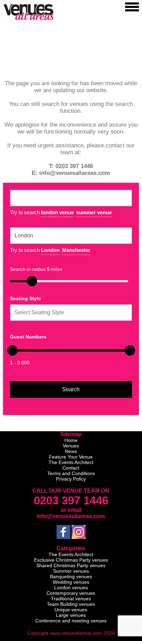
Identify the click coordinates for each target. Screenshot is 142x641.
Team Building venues (71, 604)
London (50, 250)
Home (71, 440)
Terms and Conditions (71, 473)
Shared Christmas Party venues (70, 565)
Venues (71, 445)
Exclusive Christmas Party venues (71, 560)
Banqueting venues (71, 576)
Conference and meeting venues (70, 620)
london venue (57, 212)
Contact (70, 468)
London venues (71, 587)
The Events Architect (71, 462)
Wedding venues (71, 582)
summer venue (94, 212)
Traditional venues (71, 598)
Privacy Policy (71, 479)
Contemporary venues (71, 593)
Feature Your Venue (71, 457)
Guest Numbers (28, 336)
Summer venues (71, 571)
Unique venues (70, 609)
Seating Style (25, 298)
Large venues (71, 615)
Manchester (76, 250)
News (71, 451)
